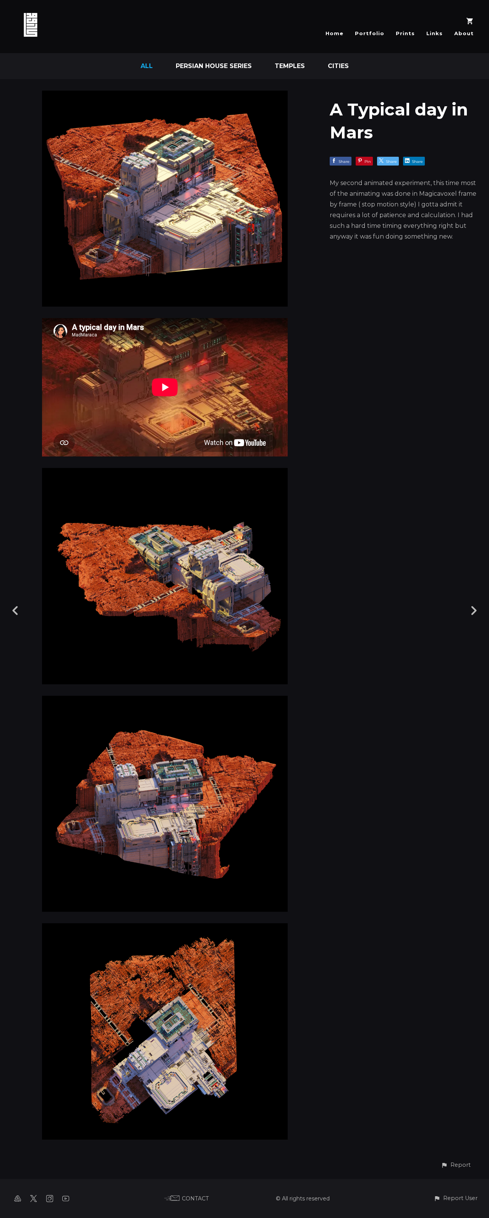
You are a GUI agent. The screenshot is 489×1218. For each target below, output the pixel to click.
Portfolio (369, 33)
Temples (290, 66)
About (464, 33)
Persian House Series (214, 66)
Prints (405, 33)
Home (334, 33)
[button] (456, 1165)
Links (434, 33)
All (147, 66)
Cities (338, 66)
